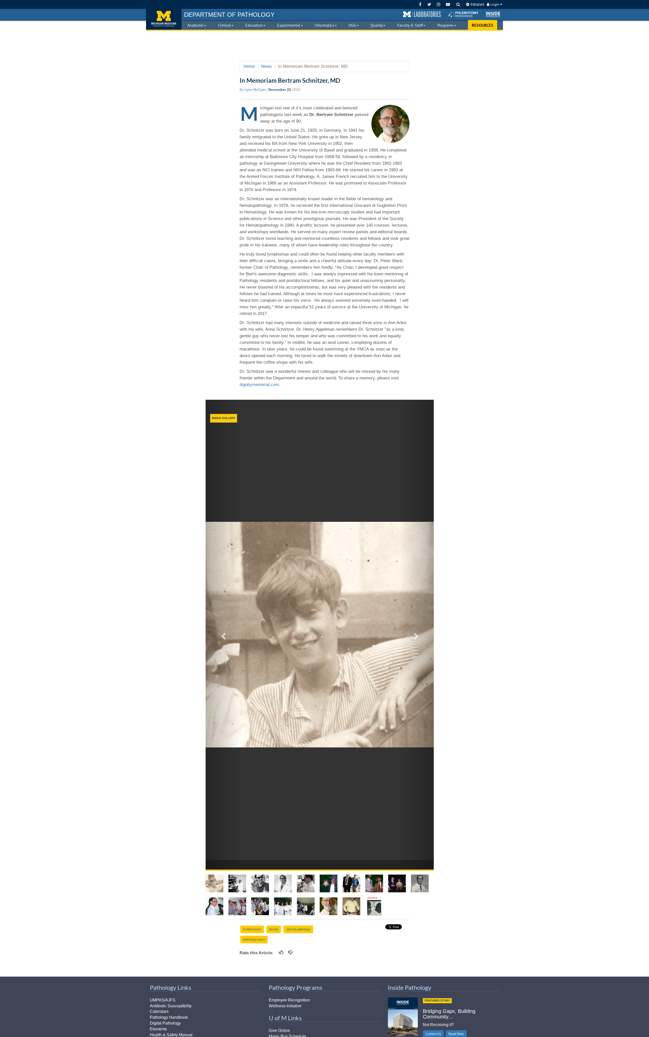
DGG (352, 25)
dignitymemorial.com (259, 384)
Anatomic (195, 25)
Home (249, 66)
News (266, 66)
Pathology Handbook (169, 1017)
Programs (445, 25)
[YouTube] (447, 4)
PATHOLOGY (229, 14)
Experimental (288, 25)
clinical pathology (298, 929)
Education (254, 25)
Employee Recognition (289, 1000)
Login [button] (494, 4)
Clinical (224, 25)
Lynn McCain (255, 90)
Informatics (324, 25)
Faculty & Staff (410, 25)
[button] (422, 14)
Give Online (279, 1030)
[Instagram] (438, 4)
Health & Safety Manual (171, 1035)
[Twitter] (429, 4)
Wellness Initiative (285, 1006)
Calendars (159, 1011)
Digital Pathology (165, 1023)
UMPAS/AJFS (162, 1000)
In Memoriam (252, 929)
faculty (273, 929)
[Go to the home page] (164, 19)
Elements (158, 1029)
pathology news (254, 939)
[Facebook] (420, 4)
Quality (376, 25)
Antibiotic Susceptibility (171, 1006)
